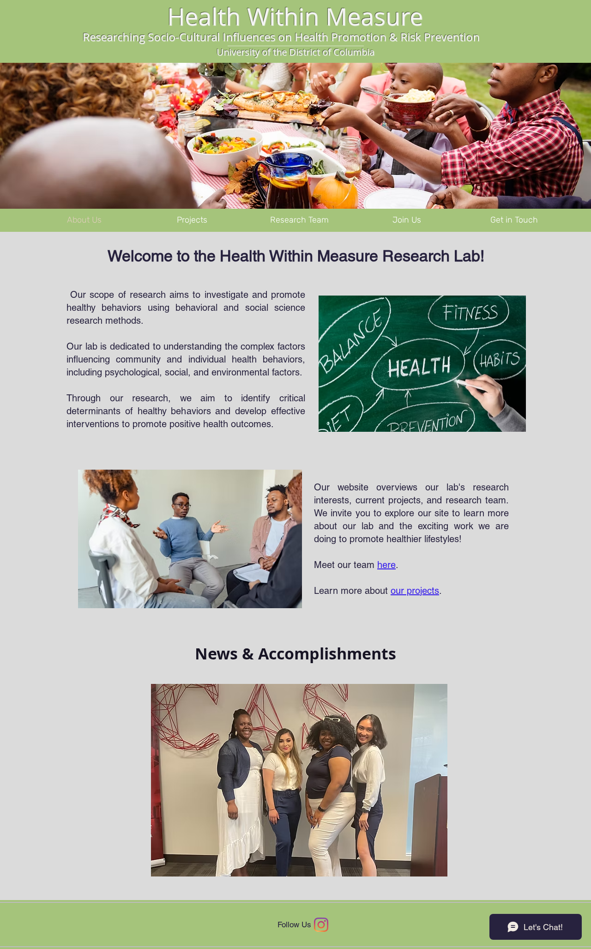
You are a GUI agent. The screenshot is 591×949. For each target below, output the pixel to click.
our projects (415, 590)
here (386, 564)
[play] (428, 868)
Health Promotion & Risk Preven (375, 37)
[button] (299, 780)
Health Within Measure (295, 16)
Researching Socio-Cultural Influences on (187, 37)
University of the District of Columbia (295, 52)
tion (469, 37)
